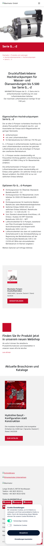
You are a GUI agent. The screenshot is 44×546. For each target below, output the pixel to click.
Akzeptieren (23, 533)
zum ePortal (6, 352)
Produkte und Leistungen (19, 55)
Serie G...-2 (8, 59)
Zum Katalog (12, 438)
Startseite (5, 55)
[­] (28, 3)
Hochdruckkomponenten (13, 57)
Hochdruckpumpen (29, 57)
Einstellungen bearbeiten (23, 539)
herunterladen (16, 301)
